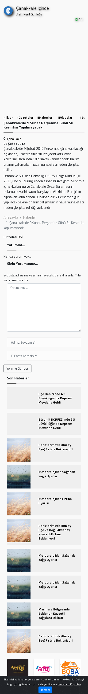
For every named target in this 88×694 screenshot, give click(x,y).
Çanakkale (14, 138)
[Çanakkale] (8, 9)
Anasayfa (11, 217)
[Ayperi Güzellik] (18, 669)
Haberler (29, 217)
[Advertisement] (44, 68)
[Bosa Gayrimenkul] (70, 669)
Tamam (45, 689)
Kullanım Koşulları (69, 684)
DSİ (20, 236)
